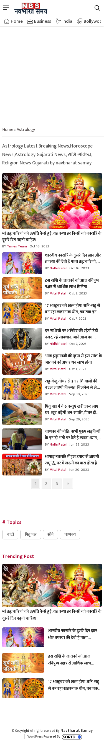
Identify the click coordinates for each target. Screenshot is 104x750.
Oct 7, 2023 (77, 318)
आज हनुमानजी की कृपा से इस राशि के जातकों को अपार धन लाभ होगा (73, 359)
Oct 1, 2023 (77, 369)
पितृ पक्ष (31, 534)
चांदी (10, 534)
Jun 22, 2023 (79, 444)
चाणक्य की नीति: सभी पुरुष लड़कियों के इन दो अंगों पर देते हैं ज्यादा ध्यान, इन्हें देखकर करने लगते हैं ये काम (72, 434)
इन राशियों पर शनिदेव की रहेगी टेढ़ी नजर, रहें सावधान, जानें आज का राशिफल (71, 334)
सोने (50, 534)
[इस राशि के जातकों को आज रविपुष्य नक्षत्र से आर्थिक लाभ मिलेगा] (22, 288)
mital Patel (57, 293)
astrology (26, 129)
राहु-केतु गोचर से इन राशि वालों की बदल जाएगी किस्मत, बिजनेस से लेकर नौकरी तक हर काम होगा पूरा (73, 384)
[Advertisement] (52, 71)
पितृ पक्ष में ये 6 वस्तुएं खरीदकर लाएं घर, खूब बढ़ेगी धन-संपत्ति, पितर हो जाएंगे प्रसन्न (71, 409)
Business (42, 21)
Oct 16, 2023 (39, 246)
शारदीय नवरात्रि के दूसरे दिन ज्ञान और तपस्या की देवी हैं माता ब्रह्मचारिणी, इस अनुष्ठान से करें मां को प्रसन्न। (73, 258)
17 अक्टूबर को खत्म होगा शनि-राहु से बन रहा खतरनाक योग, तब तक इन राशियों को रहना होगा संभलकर (72, 308)
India (67, 21)
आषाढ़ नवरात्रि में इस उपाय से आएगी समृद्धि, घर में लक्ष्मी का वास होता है (72, 460)
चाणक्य (70, 534)
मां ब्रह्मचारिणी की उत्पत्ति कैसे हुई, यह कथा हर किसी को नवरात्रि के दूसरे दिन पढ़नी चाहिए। (52, 236)
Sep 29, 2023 (79, 419)
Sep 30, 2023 (79, 394)
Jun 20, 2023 (79, 470)
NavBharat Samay (76, 730)
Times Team (16, 246)
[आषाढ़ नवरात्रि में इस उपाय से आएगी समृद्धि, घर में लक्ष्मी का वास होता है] (22, 465)
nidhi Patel (58, 268)
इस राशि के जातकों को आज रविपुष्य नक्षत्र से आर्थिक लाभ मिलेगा (72, 283)
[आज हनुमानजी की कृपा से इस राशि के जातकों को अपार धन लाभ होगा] (22, 364)
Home (17, 21)
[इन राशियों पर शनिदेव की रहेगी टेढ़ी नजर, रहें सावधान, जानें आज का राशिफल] (22, 339)
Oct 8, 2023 (78, 293)
